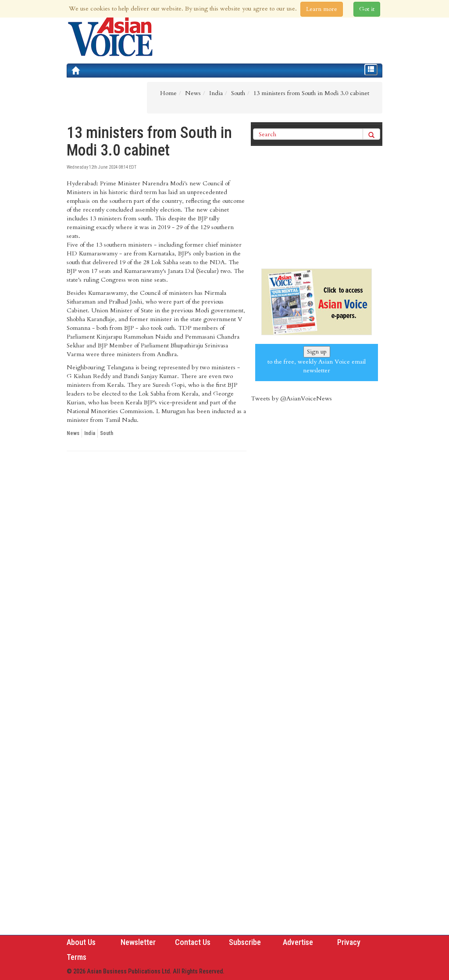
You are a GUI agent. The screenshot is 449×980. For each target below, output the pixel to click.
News (73, 433)
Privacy (348, 942)
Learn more (321, 9)
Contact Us (192, 942)
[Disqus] (156, 578)
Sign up (317, 351)
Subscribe (245, 942)
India (89, 433)
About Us (81, 942)
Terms (76, 957)
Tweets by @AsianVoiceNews (291, 398)
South (106, 433)
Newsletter (138, 942)
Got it (366, 9)
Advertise (298, 942)
